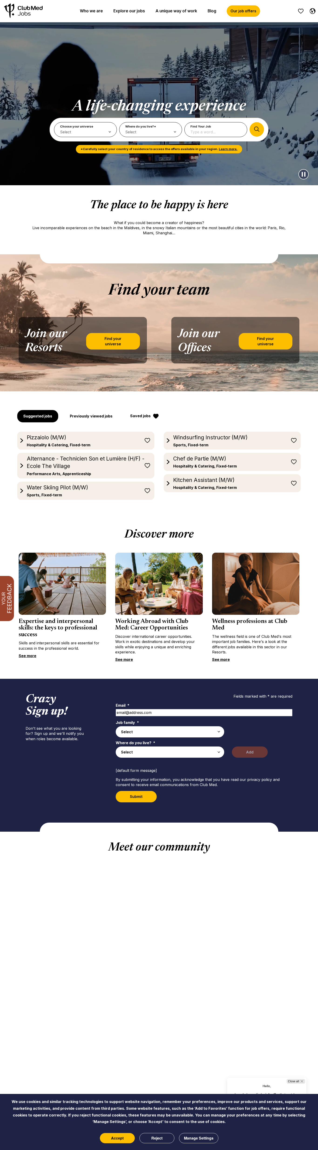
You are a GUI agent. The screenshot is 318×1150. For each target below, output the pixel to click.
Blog (212, 11)
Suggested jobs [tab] (37, 416)
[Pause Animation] (303, 174)
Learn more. (228, 149)
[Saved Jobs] (300, 11)
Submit (136, 796)
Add (250, 752)
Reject (156, 1138)
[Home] (23, 11)
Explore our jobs (129, 11)
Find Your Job (200, 126)
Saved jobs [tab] (140, 416)
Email (122, 705)
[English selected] (311, 10)
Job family (127, 722)
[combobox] (170, 731)
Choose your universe (76, 126)
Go (257, 129)
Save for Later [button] (147, 440)
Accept (117, 1138)
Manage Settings (198, 1138)
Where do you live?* (140, 126)
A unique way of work (176, 11)
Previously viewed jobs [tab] (91, 416)
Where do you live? (135, 742)
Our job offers (243, 11)
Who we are (91, 11)
